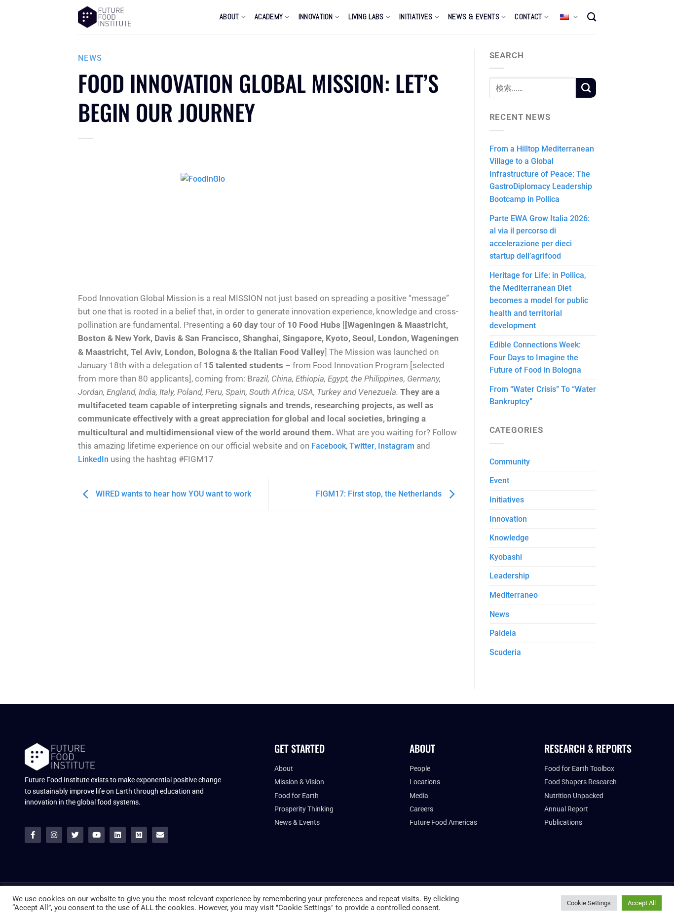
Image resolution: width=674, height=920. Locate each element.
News (90, 58)
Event (499, 480)
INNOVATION (316, 17)
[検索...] (591, 16)
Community (509, 461)
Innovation (508, 519)
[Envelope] (160, 835)
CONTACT (528, 17)
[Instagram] (54, 835)
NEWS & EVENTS (473, 17)
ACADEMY (269, 17)
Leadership (509, 575)
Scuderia (505, 652)
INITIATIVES (415, 17)
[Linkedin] (118, 835)
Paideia (502, 633)
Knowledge (509, 537)
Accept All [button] (642, 903)
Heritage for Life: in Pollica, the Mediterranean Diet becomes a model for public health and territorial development (538, 300)
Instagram (396, 446)
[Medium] (139, 835)
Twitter (361, 446)
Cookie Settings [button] (589, 903)
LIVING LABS (365, 17)
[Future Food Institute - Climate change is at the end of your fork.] (104, 17)
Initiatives (506, 499)
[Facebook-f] (33, 835)
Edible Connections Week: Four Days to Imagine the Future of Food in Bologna (535, 357)
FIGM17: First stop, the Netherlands (380, 493)
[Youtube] (96, 835)
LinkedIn (93, 459)
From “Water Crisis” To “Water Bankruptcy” (542, 395)
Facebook (328, 446)
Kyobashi (505, 557)
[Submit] (586, 88)
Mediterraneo (513, 595)
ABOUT (229, 17)
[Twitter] (75, 835)
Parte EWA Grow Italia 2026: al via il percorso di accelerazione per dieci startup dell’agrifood (539, 237)
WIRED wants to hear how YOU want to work (172, 493)
